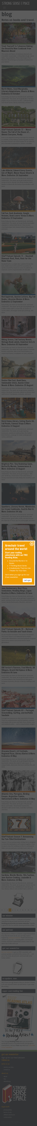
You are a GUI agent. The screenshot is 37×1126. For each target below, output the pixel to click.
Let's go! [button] (27, 580)
